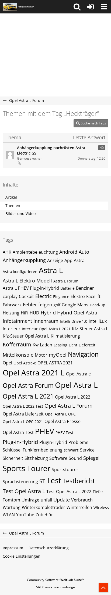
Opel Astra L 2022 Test (23, 406)
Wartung (11, 507)
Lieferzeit (87, 344)
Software (58, 458)
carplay (10, 296)
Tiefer (98, 491)
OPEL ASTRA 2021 (55, 363)
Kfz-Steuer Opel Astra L (26, 336)
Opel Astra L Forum (68, 405)
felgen (45, 304)
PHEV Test (64, 432)
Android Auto (74, 252)
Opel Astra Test (18, 432)
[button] (77, 6)
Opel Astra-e (24, 362)
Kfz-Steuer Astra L (90, 329)
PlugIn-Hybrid (53, 442)
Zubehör (44, 515)
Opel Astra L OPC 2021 (23, 421)
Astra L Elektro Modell (27, 280)
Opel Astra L (76, 385)
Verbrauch (82, 500)
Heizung (11, 313)
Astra (79, 260)
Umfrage (30, 500)
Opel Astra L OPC (60, 414)
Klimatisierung (65, 336)
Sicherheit (13, 458)
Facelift (93, 296)
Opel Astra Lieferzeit (23, 414)
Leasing (60, 344)
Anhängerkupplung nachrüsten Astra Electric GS (51, 150)
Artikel (11, 197)
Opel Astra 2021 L (34, 372)
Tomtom (11, 500)
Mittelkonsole (18, 355)
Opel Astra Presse (62, 421)
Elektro (78, 296)
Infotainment (17, 321)
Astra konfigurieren (20, 271)
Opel (7, 363)
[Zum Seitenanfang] (103, 587)
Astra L (51, 270)
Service (87, 450)
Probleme (78, 442)
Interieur (11, 329)
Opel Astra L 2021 (28, 396)
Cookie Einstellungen (21, 556)
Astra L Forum (65, 281)
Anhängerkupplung (24, 260)
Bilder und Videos (21, 213)
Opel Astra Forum (28, 385)
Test (54, 480)
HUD (34, 313)
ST (42, 481)
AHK (7, 252)
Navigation (83, 354)
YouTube (25, 515)
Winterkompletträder (43, 507)
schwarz (71, 450)
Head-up (97, 304)
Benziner (85, 288)
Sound (75, 458)
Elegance (61, 296)
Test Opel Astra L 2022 (68, 491)
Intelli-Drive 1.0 (73, 321)
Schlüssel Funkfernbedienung (33, 450)
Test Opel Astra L (24, 491)
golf (57, 304)
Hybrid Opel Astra (77, 312)
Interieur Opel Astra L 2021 (46, 328)
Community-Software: (55, 580)
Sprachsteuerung (20, 482)
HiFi (24, 313)
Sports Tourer (26, 468)
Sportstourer (65, 469)
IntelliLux (98, 321)
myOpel (58, 355)
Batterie (67, 288)
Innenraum (45, 321)
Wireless (101, 507)
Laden (46, 345)
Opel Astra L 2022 (72, 397)
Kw (36, 345)
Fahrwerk (12, 305)
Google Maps (75, 305)
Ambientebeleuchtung (35, 252)
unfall (46, 500)
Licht (73, 344)
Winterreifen (79, 507)
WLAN (9, 515)
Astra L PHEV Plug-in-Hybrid (31, 288)
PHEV (44, 431)
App (68, 260)
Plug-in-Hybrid (20, 442)
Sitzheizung (36, 458)
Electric (43, 296)
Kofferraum (17, 344)
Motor (41, 355)
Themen (12, 205)
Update (61, 499)
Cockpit (26, 296)
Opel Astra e (78, 374)
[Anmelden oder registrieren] (90, 6)
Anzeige (55, 260)
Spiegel (91, 458)
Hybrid (48, 312)
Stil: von (55, 587)
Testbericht (79, 480)
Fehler (30, 304)
